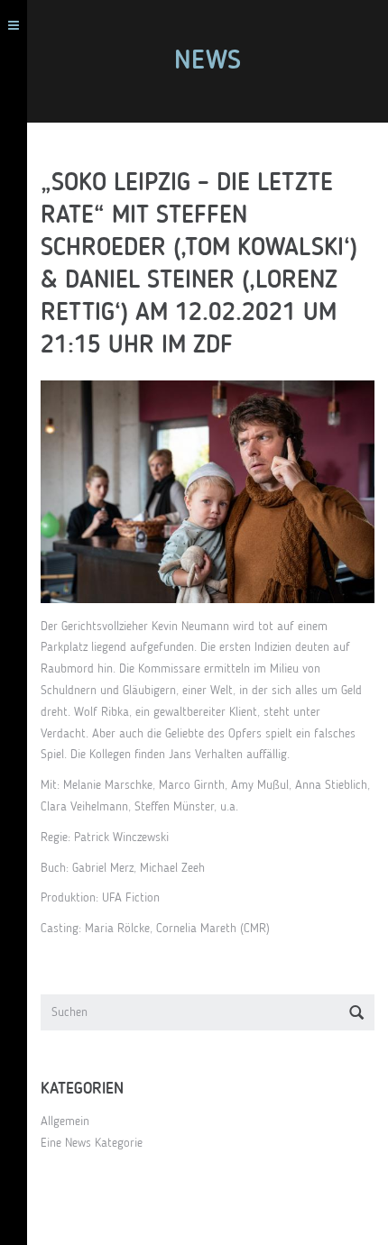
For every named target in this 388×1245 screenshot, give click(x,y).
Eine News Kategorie (92, 1143)
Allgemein (65, 1121)
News (207, 61)
